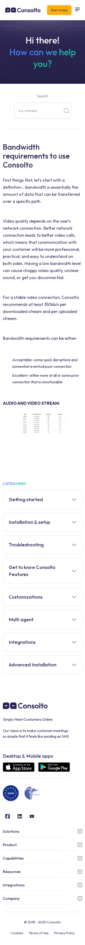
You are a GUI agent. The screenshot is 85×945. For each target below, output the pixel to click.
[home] (22, 10)
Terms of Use (39, 933)
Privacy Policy (64, 933)
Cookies (17, 933)
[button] (77, 10)
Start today (59, 10)
